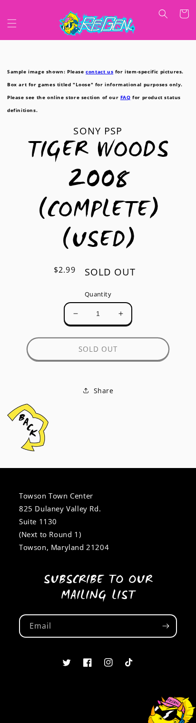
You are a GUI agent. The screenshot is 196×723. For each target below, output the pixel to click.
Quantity (98, 294)
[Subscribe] (165, 626)
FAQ (125, 97)
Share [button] (104, 390)
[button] (11, 23)
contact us (99, 71)
